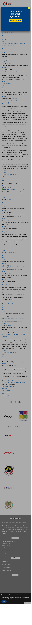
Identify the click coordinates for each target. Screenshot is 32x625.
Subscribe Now (15, 20)
